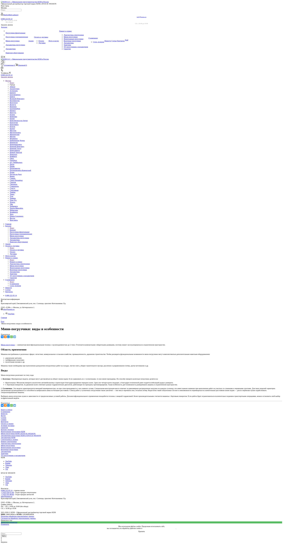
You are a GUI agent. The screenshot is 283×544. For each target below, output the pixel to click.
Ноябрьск (13, 156)
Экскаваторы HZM (8, 438)
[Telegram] (14, 336)
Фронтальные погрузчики (11, 447)
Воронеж (13, 107)
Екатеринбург (15, 109)
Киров (12, 119)
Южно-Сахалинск (16, 216)
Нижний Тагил (15, 148)
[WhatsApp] (11, 336)
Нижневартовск (16, 144)
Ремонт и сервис (16, 262)
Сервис (3, 420)
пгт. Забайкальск (16, 162)
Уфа (11, 204)
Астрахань (14, 91)
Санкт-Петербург (16, 180)
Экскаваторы (6, 451)
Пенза (12, 164)
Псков (12, 172)
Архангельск (14, 89)
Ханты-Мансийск (16, 208)
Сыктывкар (14, 190)
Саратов (13, 182)
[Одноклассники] (5, 336)
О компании (14, 284)
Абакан (12, 87)
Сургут (12, 188)
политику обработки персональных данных (159, 528)
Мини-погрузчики (8, 345)
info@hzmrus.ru (141, 17)
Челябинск (14, 212)
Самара (12, 178)
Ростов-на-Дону (16, 174)
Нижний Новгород (17, 146)
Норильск (13, 154)
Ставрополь (14, 186)
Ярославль (14, 220)
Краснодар (14, 123)
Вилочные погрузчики (9, 449)
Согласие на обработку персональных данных (18, 518)
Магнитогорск (15, 132)
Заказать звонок (7, 77)
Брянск (12, 97)
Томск (12, 194)
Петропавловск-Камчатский (20, 170)
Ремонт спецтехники (9, 442)
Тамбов (12, 192)
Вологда (13, 105)
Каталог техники (7, 430)
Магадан (13, 130)
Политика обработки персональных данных (17, 516)
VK (6, 469)
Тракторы (4, 453)
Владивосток (15, 101)
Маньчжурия (14, 134)
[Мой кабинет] (2, 68)
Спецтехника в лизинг (9, 440)
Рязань (12, 176)
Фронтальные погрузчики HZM (13, 432)
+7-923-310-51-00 (7, 492)
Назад (12, 83)
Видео (3, 416)
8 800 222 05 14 (6, 19)
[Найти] (2, 12)
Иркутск (13, 113)
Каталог (13, 230)
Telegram (8, 465)
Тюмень (13, 198)
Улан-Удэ (13, 200)
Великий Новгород (17, 99)
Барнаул (13, 93)
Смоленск (13, 184)
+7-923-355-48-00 (7, 494)
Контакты (4, 422)
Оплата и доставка (17, 250)
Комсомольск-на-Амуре (19, 121)
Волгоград (14, 103)
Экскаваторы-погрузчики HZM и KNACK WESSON (21, 436)
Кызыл (12, 128)
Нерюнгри (14, 142)
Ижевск (13, 111)
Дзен (7, 467)
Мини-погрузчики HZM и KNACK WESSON (18, 434)
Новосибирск (15, 150)
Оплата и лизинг (7, 424)
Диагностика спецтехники (11, 443)
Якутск (12, 218)
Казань (12, 115)
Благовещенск (15, 95)
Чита (11, 214)
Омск (12, 158)
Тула (11, 196)
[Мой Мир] (8, 336)
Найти (4, 536)
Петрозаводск (15, 168)
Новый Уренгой (16, 152)
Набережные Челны (17, 140)
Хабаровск (14, 206)
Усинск (12, 202)
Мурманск (14, 138)
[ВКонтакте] (2, 336)
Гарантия (4, 428)
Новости (4, 414)
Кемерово (13, 117)
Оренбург (13, 160)
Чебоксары (14, 210)
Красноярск (14, 125)
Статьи (3, 418)
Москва (12, 136)
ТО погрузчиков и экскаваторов (13, 455)
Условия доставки (7, 426)
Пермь (12, 166)
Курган (12, 127)
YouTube (11, 314)
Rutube (7, 463)
